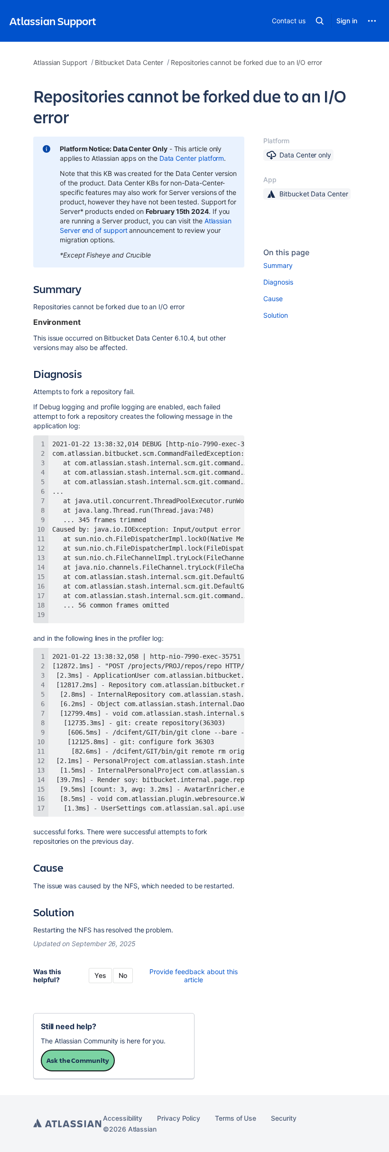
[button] (319, 21)
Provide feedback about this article (193, 976)
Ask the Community (77, 1060)
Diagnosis (278, 282)
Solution (275, 315)
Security (283, 1118)
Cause (273, 299)
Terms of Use (235, 1118)
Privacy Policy (178, 1118)
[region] (138, 529)
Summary (278, 265)
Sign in (346, 21)
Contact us (288, 21)
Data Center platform (191, 158)
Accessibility (122, 1118)
